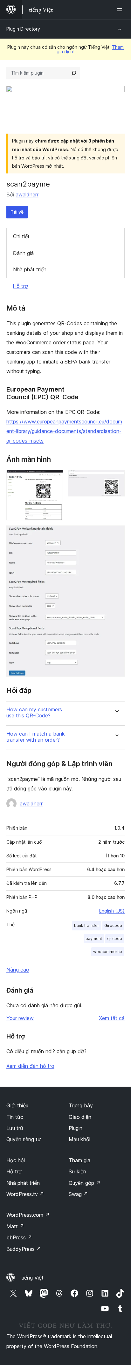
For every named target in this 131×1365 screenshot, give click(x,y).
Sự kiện (77, 1171)
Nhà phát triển (29, 269)
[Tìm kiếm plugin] (73, 73)
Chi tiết (21, 236)
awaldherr (27, 194)
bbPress (19, 1237)
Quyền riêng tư (23, 1139)
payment (94, 938)
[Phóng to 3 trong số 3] (116, 534)
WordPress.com (28, 1215)
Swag (78, 1194)
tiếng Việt (32, 1277)
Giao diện (80, 1117)
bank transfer (86, 925)
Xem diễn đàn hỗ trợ (30, 1066)
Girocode (113, 925)
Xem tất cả (112, 1018)
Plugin (75, 1128)
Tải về (17, 212)
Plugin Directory (23, 29)
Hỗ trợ (20, 286)
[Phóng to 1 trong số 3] (54, 478)
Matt (15, 1226)
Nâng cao (17, 969)
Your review (20, 1018)
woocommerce (107, 951)
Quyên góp (84, 1183)
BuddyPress (23, 1249)
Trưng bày (81, 1105)
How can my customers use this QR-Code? (34, 713)
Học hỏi (15, 1160)
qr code (114, 938)
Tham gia (79, 1160)
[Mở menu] (121, 9)
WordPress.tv (25, 1194)
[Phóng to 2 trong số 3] (116, 478)
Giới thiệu (17, 1105)
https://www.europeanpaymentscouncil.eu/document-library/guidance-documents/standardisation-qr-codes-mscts (64, 431)
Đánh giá (23, 253)
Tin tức (14, 1117)
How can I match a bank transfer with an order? (35, 737)
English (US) (112, 911)
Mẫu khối (79, 1139)
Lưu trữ (14, 1128)
